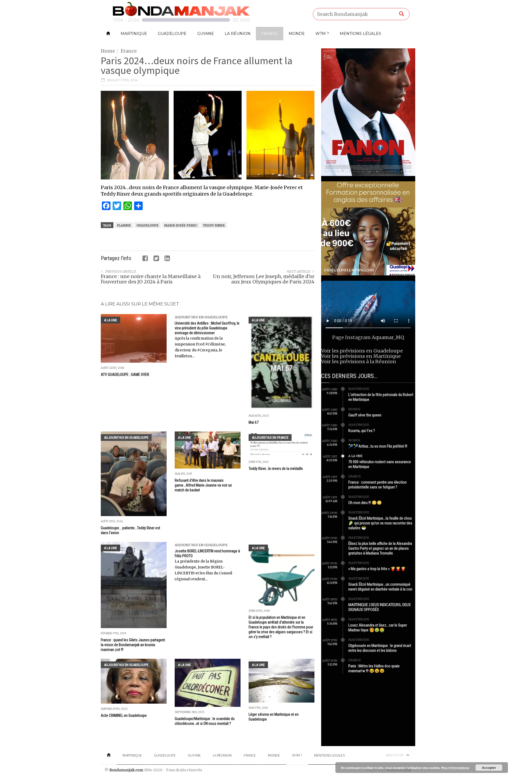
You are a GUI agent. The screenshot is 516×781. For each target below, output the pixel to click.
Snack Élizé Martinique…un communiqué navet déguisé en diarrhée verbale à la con (380, 587)
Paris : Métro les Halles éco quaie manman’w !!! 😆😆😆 (374, 668)
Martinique (134, 33)
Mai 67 (254, 422)
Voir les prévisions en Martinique (361, 356)
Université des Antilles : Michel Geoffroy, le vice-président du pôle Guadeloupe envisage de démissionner (207, 328)
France (269, 33)
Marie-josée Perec (180, 225)
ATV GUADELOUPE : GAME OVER (125, 374)
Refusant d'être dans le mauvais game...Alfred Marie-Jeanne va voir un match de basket (203, 485)
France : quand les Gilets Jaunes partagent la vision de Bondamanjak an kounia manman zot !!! (133, 645)
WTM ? (322, 33)
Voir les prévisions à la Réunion (358, 361)
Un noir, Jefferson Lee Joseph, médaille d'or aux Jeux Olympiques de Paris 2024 (263, 279)
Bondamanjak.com (126, 770)
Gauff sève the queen (364, 415)
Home (108, 51)
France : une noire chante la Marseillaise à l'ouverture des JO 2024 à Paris (150, 279)
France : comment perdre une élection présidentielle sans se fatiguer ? (377, 485)
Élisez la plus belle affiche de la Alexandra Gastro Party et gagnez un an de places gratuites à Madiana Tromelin (380, 548)
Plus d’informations (455, 768)
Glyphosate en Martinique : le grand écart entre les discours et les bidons (379, 648)
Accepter (489, 767)
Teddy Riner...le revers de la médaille (276, 468)
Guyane (205, 33)
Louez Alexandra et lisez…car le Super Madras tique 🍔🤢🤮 (377, 627)
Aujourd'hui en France (270, 438)
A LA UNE (110, 320)
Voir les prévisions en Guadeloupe (362, 351)
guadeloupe (148, 225)
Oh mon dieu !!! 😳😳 (365, 502)
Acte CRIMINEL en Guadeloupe (124, 715)
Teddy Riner (214, 225)
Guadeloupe (172, 33)
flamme (124, 225)
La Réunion (237, 33)
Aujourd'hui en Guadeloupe (201, 317)
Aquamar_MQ (388, 337)
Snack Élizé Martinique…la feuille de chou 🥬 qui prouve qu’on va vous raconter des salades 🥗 (380, 523)
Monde (297, 33)
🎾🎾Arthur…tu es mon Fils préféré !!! (377, 446)
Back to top (395, 755)
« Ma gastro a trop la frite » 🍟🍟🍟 (377, 568)
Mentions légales (360, 33)
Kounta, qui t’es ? (361, 430)
